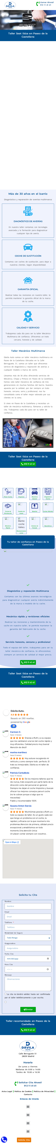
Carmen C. (15, 732)
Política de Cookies (23, 1091)
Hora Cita (9, 964)
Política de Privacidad (44, 1091)
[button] (28, 1106)
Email (7, 912)
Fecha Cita (9, 954)
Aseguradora (10, 943)
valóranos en (13, 726)
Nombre (8, 901)
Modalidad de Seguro (14, 933)
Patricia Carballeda (19, 772)
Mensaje (8, 975)
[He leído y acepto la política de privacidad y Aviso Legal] (9, 1002)
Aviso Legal (7, 1091)
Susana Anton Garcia (20, 805)
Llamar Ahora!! (47, 2)
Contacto (28, 1094)
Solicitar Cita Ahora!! (30, 1082)
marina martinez (18, 752)
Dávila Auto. (17, 711)
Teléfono (9, 922)
